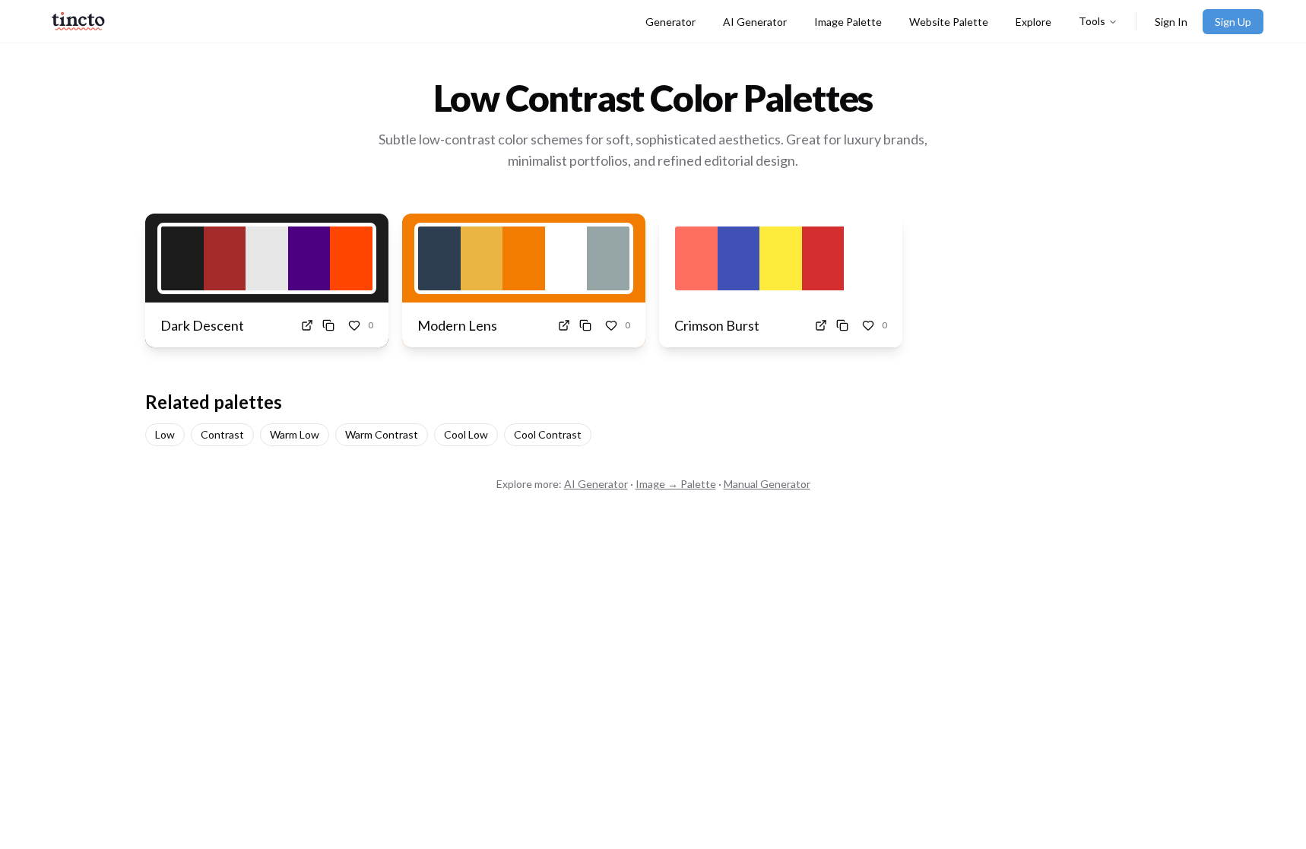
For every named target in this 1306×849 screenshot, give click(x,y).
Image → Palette (676, 483)
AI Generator (755, 21)
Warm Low (294, 434)
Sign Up (1233, 21)
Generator (670, 21)
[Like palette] (354, 325)
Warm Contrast (381, 434)
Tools (1092, 20)
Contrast (222, 434)
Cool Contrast (548, 434)
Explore (1033, 21)
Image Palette (848, 21)
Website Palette (948, 21)
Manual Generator (767, 483)
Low (165, 434)
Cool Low (466, 434)
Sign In (1171, 21)
